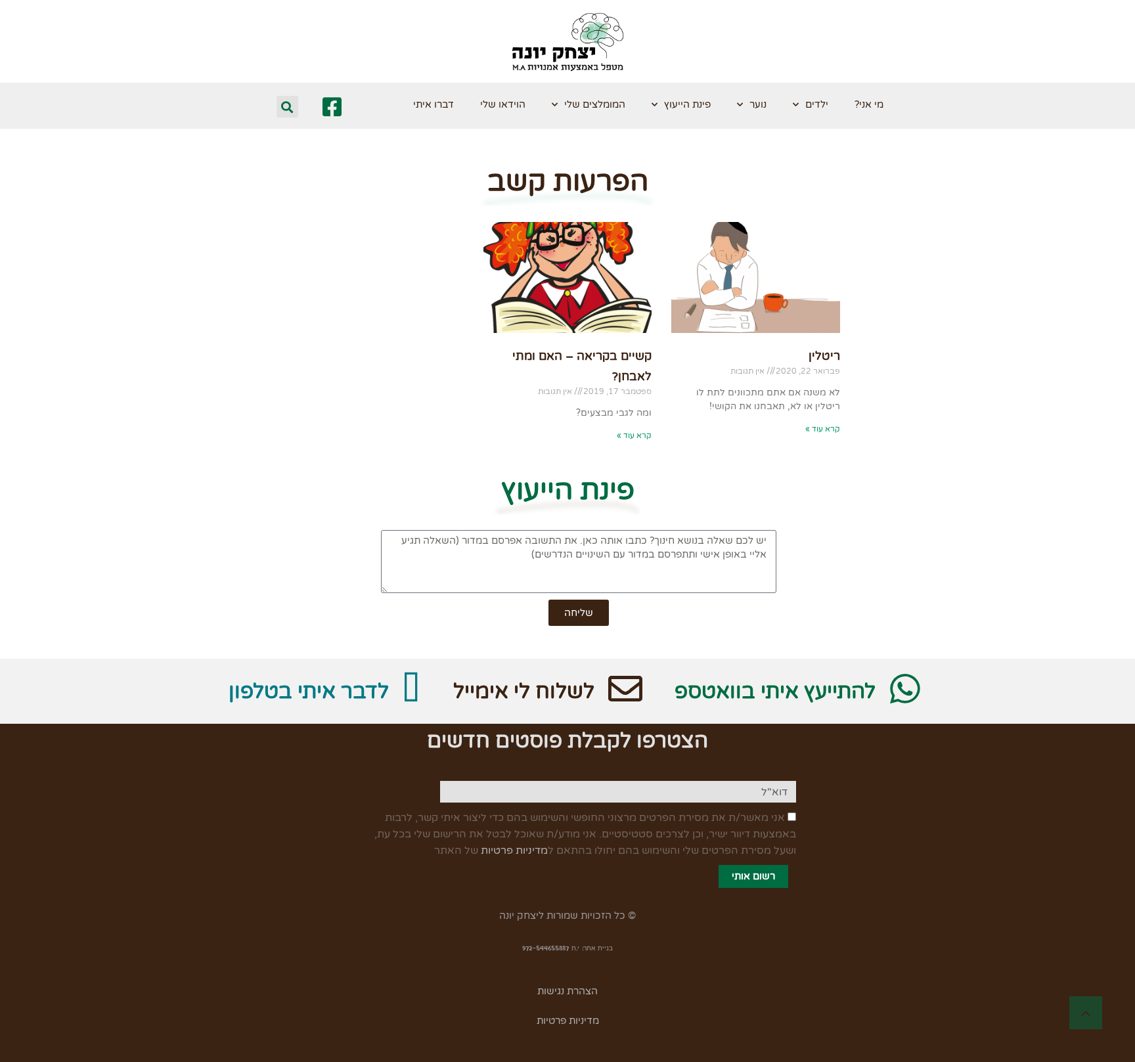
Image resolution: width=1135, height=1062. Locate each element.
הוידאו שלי (502, 104)
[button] (287, 107)
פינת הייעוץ (687, 104)
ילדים (816, 104)
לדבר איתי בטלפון (309, 691)
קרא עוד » (822, 428)
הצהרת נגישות (567, 991)
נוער (758, 104)
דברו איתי (433, 104)
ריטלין (824, 356)
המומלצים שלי (594, 104)
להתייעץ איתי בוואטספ (775, 691)
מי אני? (869, 104)
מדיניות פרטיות (514, 850)
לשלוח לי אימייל (523, 691)
